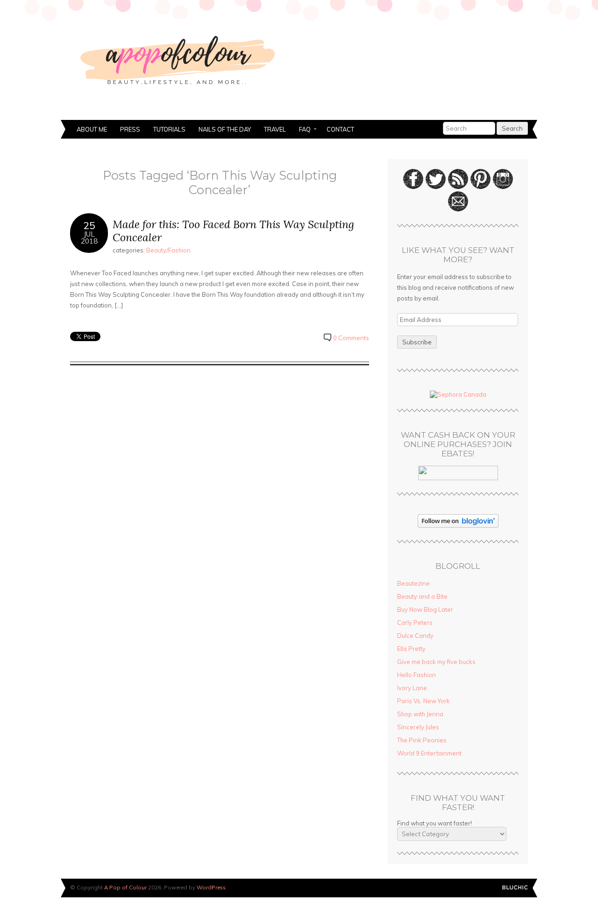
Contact (340, 129)
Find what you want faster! (434, 823)
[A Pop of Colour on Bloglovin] (458, 525)
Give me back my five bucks (436, 661)
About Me (92, 129)
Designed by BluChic (515, 887)
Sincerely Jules (418, 727)
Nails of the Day (225, 129)
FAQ (301, 130)
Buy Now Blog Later (425, 609)
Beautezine (413, 583)
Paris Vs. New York (423, 701)
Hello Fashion (416, 674)
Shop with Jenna (420, 714)
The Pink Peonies (422, 740)
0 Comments (351, 338)
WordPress (211, 887)
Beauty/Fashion (168, 250)
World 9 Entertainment (429, 753)
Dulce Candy (415, 635)
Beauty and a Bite (422, 596)
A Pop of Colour (125, 887)
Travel (275, 129)
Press (130, 129)
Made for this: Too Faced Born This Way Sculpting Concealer (233, 230)
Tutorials (169, 129)
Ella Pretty (411, 648)
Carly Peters (415, 622)
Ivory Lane (412, 688)
